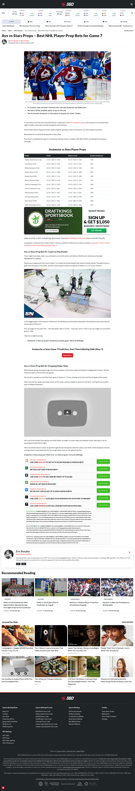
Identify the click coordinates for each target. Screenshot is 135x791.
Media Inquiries (8, 726)
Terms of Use (71, 751)
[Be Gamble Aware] (68, 784)
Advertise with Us (8, 719)
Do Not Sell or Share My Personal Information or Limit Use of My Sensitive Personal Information (67, 779)
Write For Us (7, 724)
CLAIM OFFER (103, 461)
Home (4, 30)
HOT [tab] (12, 22)
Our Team (6, 716)
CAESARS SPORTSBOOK (38, 496)
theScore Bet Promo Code (44, 714)
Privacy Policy (61, 751)
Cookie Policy (80, 751)
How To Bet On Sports (109, 716)
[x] (129, 552)
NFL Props (6, 738)
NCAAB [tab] (125, 21)
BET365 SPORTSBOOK (37, 467)
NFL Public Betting (9, 740)
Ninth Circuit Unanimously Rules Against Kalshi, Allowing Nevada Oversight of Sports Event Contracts (17, 604)
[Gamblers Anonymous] (80, 784)
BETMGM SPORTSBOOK (38, 460)
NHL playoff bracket (77, 122)
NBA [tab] (87, 21)
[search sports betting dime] (131, 4)
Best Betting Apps (74, 721)
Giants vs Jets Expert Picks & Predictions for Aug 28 (47, 603)
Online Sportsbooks (75, 711)
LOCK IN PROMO (52, 231)
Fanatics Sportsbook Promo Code (47, 726)
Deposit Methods (74, 724)
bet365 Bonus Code (42, 716)
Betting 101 (105, 714)
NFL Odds (6, 735)
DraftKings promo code (76, 238)
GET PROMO (96, 230)
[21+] (40, 784)
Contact (5, 714)
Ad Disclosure (128, 30)
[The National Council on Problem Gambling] (90, 784)
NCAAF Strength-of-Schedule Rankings (90, 26)
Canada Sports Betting (76, 716)
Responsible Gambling (10, 721)
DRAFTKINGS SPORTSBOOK (39, 481)
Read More (67, 355)
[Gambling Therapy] (54, 784)
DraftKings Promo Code (44, 719)
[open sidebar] (3, 4)
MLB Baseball (75, 599)
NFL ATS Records (8, 743)
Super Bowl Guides (108, 711)
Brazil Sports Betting (75, 719)
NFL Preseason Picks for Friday (30, 26)
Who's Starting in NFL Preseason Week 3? (59, 26)
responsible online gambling (72, 767)
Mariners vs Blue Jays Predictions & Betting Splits (116, 603)
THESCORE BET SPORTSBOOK (40, 474)
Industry (8, 599)
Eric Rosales (14, 41)
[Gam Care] (46, 784)
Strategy (104, 719)
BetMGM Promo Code (43, 711)
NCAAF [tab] (68, 21)
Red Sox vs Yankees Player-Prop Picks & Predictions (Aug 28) (84, 603)
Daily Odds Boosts (8, 26)
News (10, 30)
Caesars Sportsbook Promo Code (46, 724)
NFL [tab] (50, 21)
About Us (6, 711)
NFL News (41, 599)
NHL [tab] (106, 21)
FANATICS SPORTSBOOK (38, 503)
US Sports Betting (74, 714)
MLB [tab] (31, 21)
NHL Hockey (18, 30)
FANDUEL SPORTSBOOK (38, 489)
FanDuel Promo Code (43, 721)
